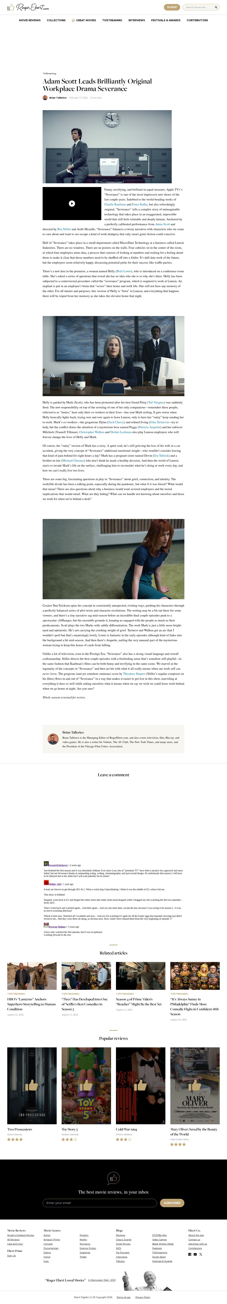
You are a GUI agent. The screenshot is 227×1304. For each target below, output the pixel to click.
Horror (47, 1257)
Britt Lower (124, 271)
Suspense (85, 1252)
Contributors (197, 20)
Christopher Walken (91, 432)
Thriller (83, 1257)
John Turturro (158, 422)
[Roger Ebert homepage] (28, 7)
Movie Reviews (30, 20)
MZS (118, 1248)
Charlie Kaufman (115, 204)
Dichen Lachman (121, 432)
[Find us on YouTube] (195, 1254)
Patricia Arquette (149, 427)
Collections (56, 20)
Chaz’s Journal (123, 1239)
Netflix (83, 1239)
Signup (172, 7)
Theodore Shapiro (134, 673)
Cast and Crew (15, 1244)
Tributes (120, 1261)
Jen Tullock (161, 455)
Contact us (194, 1239)
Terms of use (123, 1297)
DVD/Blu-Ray (159, 1235)
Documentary (51, 1248)
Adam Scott (162, 224)
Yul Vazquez (156, 402)
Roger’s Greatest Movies (20, 1235)
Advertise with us (197, 1244)
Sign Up (11, 1255)
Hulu (46, 1261)
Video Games (159, 1239)
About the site (196, 1235)
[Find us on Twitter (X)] (200, 1254)
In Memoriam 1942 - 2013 (102, 1280)
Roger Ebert (159, 1257)
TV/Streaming (112, 20)
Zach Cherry (116, 422)
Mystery (84, 1235)
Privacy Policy (142, 1297)
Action (47, 1235)
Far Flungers (122, 1252)
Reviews (120, 1235)
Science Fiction (88, 1248)
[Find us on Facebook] (189, 1254)
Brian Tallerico (58, 97)
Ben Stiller (64, 229)
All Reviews (13, 1239)
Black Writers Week (163, 1244)
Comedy (48, 1244)
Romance (85, 1244)
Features (157, 1248)
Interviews (136, 20)
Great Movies (86, 20)
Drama (47, 1252)
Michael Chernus (73, 460)
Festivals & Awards (166, 20)
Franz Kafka (139, 204)
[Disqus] (113, 898)
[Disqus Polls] (113, 821)
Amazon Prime (52, 1239)
